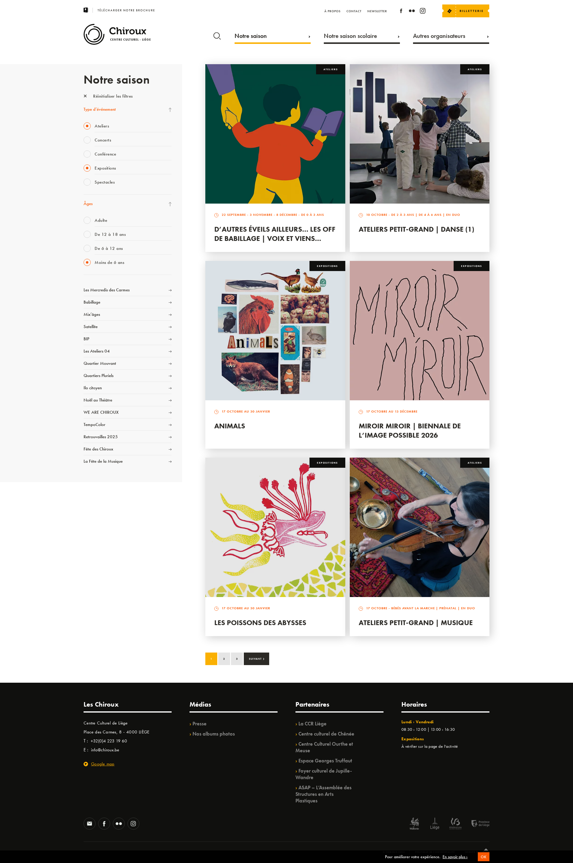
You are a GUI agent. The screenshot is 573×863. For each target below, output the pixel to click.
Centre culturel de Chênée (326, 733)
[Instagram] (422, 12)
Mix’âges (92, 314)
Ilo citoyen (93, 388)
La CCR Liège (312, 723)
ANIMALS (229, 425)
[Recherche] (217, 34)
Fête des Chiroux (98, 449)
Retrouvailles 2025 (101, 437)
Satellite (91, 327)
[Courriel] (90, 824)
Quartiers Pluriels (98, 376)
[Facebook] (401, 12)
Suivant (257, 658)
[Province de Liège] (476, 824)
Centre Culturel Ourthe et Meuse (324, 747)
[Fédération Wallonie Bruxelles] (455, 824)
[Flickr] (412, 12)
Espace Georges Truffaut (325, 760)
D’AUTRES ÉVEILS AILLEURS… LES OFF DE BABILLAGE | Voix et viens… (274, 233)
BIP (86, 339)
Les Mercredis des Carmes (107, 290)
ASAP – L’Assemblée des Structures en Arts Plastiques (323, 794)
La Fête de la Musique (103, 461)
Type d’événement (100, 109)
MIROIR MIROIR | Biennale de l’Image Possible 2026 (410, 430)
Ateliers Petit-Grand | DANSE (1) (416, 229)
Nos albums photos (213, 733)
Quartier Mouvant (100, 363)
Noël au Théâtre (98, 400)
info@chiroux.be (105, 750)
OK (483, 856)
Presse (199, 723)
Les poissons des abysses (260, 622)
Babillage (92, 302)
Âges (88, 204)
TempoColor (94, 424)
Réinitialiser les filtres (112, 96)
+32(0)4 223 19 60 (109, 741)
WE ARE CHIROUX (101, 412)
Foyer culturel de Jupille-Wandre (323, 774)
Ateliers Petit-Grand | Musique (416, 622)
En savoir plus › (455, 856)
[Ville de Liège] (435, 824)
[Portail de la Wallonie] (414, 824)
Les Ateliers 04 (97, 351)
